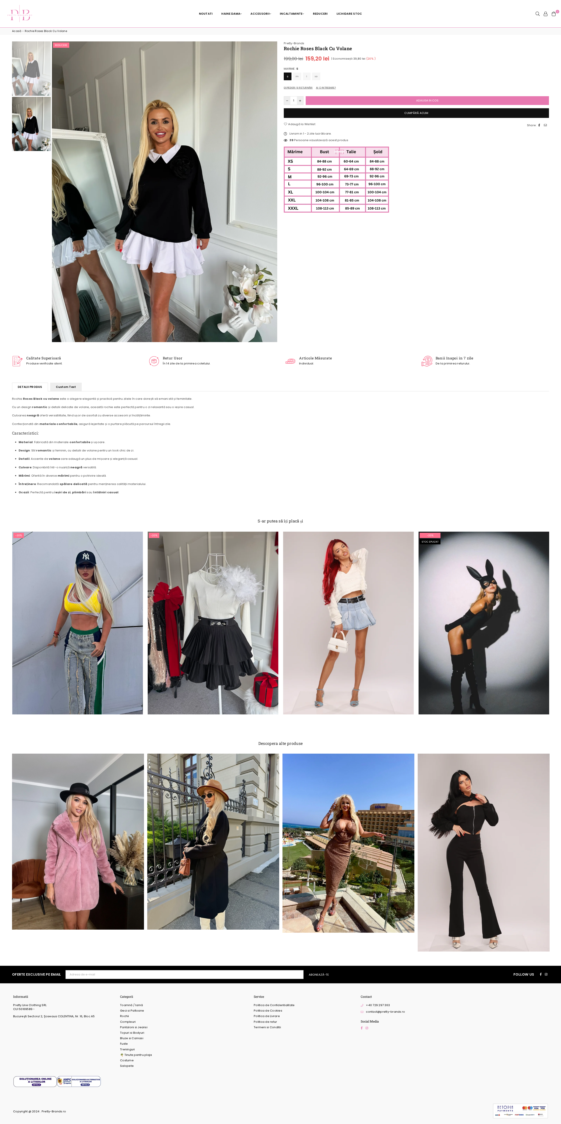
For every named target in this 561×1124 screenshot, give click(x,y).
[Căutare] (538, 14)
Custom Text (66, 387)
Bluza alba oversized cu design (349, 613)
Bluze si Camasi (131, 1038)
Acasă (16, 31)
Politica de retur (265, 1022)
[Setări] (546, 14)
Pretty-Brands (294, 43)
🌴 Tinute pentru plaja (136, 1055)
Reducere (61, 45)
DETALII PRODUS (30, 387)
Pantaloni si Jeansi (133, 1027)
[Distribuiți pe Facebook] (539, 125)
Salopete (127, 1066)
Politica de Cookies (268, 1011)
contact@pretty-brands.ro (385, 1012)
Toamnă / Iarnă (131, 1005)
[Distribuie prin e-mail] (546, 125)
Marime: (291, 69)
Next (273, 192)
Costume (127, 1060)
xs (316, 76)
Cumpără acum (416, 113)
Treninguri (127, 1049)
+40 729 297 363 (378, 1005)
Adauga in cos (77, 626)
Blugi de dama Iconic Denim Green (77, 613)
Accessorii (260, 14)
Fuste (124, 1044)
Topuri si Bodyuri (132, 1033)
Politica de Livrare (267, 1016)
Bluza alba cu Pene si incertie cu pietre (213, 613)
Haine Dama (230, 14)
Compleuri (128, 1022)
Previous (56, 192)
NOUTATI (206, 14)
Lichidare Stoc (349, 14)
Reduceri (320, 14)
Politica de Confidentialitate (274, 1005)
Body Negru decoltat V (483, 617)
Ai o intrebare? (326, 87)
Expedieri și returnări (298, 87)
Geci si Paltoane (132, 1011)
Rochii (124, 1016)
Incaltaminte (291, 14)
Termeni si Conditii (267, 1027)
